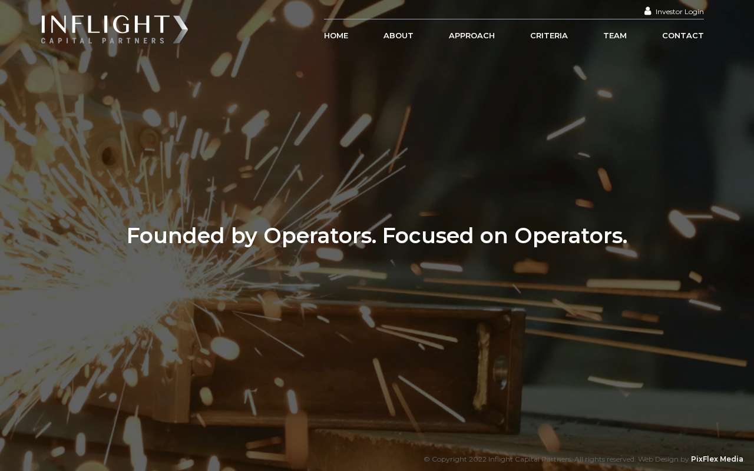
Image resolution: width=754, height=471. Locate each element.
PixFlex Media (717, 459)
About (398, 35)
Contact (683, 35)
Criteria (549, 35)
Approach (472, 35)
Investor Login (679, 11)
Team (615, 35)
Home (336, 35)
